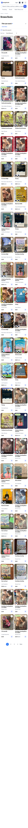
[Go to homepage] (5, 2)
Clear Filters (4, 26)
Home (2, 13)
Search (6, 13)
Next (21, 644)
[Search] (25, 6)
